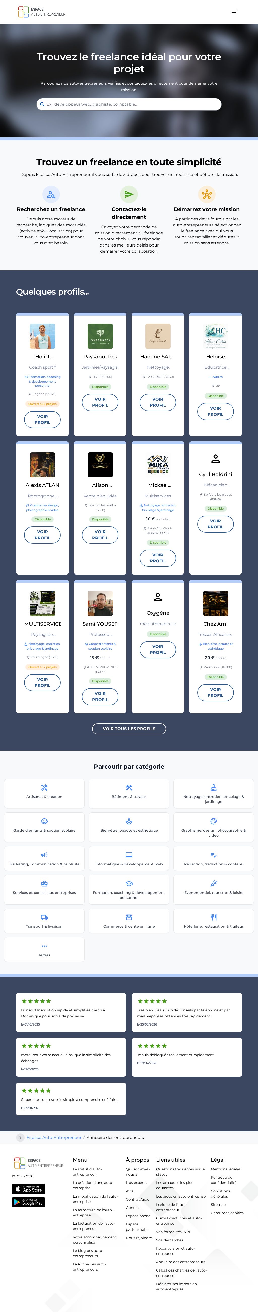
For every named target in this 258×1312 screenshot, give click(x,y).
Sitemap (218, 1204)
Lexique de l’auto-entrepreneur (171, 1207)
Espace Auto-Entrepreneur (54, 1137)
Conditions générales (220, 1194)
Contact (133, 1207)
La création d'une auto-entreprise (93, 1185)
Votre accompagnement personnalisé (94, 1240)
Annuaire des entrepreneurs (180, 1262)
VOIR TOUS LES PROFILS (129, 728)
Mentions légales (226, 1169)
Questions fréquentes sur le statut (180, 1172)
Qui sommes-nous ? (138, 1172)
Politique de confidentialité (223, 1180)
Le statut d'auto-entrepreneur (87, 1172)
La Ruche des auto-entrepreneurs (89, 1267)
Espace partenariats (136, 1227)
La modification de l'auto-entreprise (95, 1199)
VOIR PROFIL (42, 419)
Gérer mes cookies (227, 1213)
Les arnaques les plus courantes (174, 1185)
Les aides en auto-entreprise (181, 1196)
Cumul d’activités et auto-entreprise (179, 1221)
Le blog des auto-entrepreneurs (88, 1253)
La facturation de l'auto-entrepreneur (94, 1226)
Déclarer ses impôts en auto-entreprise (176, 1286)
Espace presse (138, 1216)
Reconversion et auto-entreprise (175, 1251)
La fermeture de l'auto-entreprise (93, 1212)
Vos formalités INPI (173, 1231)
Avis (129, 1191)
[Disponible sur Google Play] (28, 1202)
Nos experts (136, 1182)
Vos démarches (169, 1240)
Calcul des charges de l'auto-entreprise (181, 1273)
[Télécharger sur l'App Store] (28, 1189)
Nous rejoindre (139, 1238)
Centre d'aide (137, 1199)
